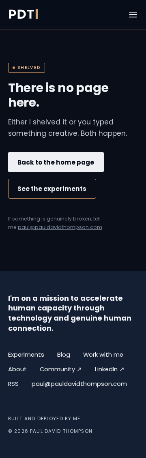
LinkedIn (110, 369)
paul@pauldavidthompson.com (60, 227)
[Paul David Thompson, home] (23, 14)
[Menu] (133, 15)
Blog (63, 355)
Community (61, 369)
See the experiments (51, 188)
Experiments (26, 355)
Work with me (103, 355)
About (17, 369)
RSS (13, 384)
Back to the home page (55, 162)
